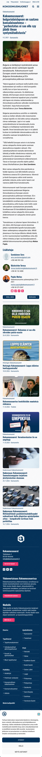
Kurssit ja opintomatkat (9, 655)
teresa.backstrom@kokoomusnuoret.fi (24, 268)
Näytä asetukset (21, 752)
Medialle (7, 620)
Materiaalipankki (9, 703)
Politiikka (6, 670)
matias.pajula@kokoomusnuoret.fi (22, 285)
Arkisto (7, 693)
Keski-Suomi (28, 665)
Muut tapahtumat (11, 660)
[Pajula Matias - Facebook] (19, 290)
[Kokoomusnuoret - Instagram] (4, 569)
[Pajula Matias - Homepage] (12, 290)
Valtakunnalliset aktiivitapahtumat (11, 648)
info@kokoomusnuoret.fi (11, 559)
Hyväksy (21, 740)
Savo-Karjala (28, 692)
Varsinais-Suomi (29, 701)
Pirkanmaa (28, 679)
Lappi (26, 674)
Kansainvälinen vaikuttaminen (10, 683)
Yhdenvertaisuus (11, 596)
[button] (39, 714)
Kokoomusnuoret (9, 12)
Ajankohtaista (27, 630)
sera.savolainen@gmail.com (20, 257)
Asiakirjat (8, 673)
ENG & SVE (36, 2)
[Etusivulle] (15, 6)
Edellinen (10, 297)
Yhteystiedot (14, 2)
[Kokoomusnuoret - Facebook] (7, 569)
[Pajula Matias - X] (22, 290)
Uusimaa (27, 696)
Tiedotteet (27, 638)
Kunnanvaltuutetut (11, 689)
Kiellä (21, 746)
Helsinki (27, 652)
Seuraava (32, 297)
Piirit (24, 648)
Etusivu (5, 630)
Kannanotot (28, 634)
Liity (8, 2)
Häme (26, 656)
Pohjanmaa (28, 683)
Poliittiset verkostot (11, 678)
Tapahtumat (7, 639)
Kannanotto (14, 38)
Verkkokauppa (24, 2)
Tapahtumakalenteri (11, 643)
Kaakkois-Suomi (29, 661)
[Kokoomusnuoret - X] (10, 569)
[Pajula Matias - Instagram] (15, 290)
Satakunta (27, 687)
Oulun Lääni (28, 670)
